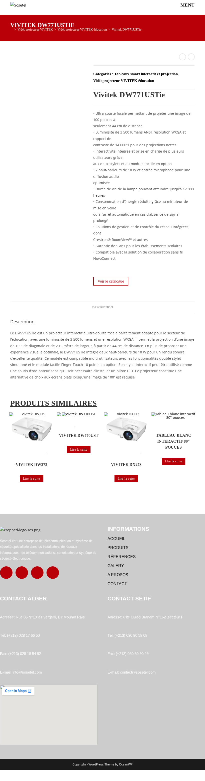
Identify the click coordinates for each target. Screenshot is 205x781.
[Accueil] (11, 29)
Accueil (116, 539)
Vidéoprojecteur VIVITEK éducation (123, 81)
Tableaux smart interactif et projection (146, 74)
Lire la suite (31, 478)
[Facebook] (6, 572)
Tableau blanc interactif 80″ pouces (173, 441)
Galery (116, 566)
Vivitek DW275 (31, 464)
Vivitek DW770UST (78, 435)
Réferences (122, 557)
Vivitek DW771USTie (127, 29)
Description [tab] (102, 307)
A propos (118, 575)
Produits (118, 548)
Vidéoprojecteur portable (31, 452)
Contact (117, 584)
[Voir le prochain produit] (191, 56)
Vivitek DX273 (126, 464)
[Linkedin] (37, 572)
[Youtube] (52, 572)
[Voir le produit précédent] (182, 56)
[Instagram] (22, 572)
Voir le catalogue (111, 281)
